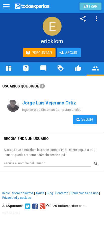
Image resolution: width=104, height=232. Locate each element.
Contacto (61, 193)
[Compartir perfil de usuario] (83, 18)
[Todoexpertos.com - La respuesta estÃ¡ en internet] (32, 5)
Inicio (6, 193)
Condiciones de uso (84, 193)
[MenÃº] (6, 6)
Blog (50, 193)
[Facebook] (34, 206)
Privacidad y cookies (16, 198)
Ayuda (40, 193)
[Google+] (42, 206)
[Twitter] (26, 206)
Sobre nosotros (22, 193)
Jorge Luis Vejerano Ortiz (49, 102)
